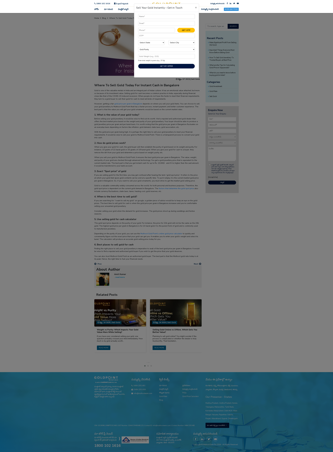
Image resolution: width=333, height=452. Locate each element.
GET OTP (186, 30)
